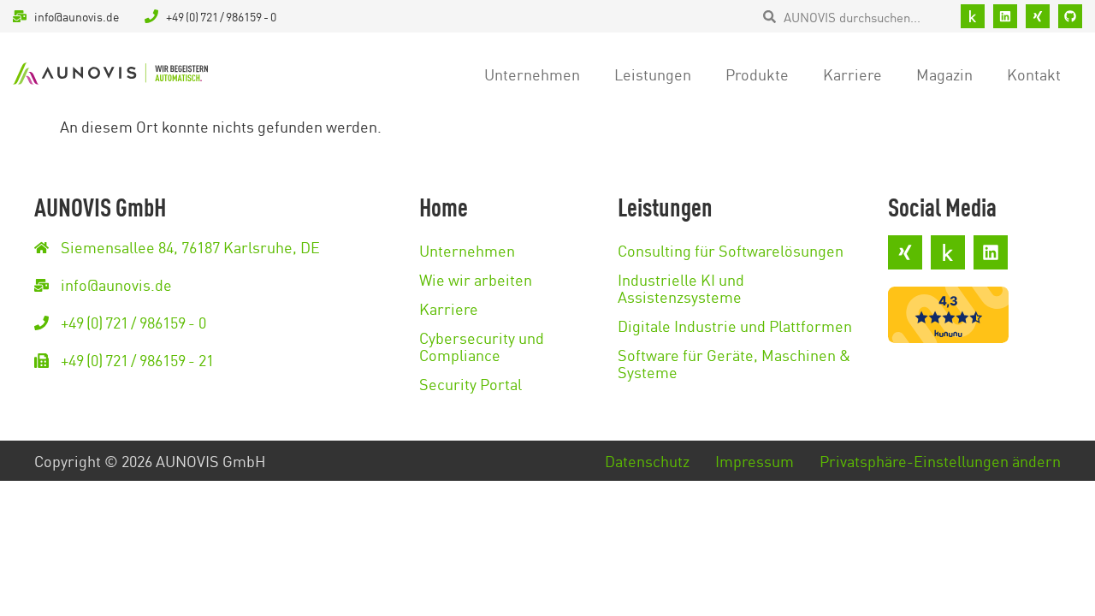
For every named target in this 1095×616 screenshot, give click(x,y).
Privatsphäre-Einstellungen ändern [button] (940, 460)
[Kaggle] (973, 16)
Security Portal (470, 383)
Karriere (852, 73)
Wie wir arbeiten (475, 279)
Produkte (757, 73)
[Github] (1070, 16)
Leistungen (652, 73)
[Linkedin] (1005, 16)
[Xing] (1038, 16)
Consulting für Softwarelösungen (730, 250)
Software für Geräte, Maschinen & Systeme (734, 362)
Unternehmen (532, 73)
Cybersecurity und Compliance (481, 345)
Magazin (944, 73)
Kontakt (1034, 73)
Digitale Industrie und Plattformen (735, 325)
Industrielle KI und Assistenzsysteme (681, 287)
